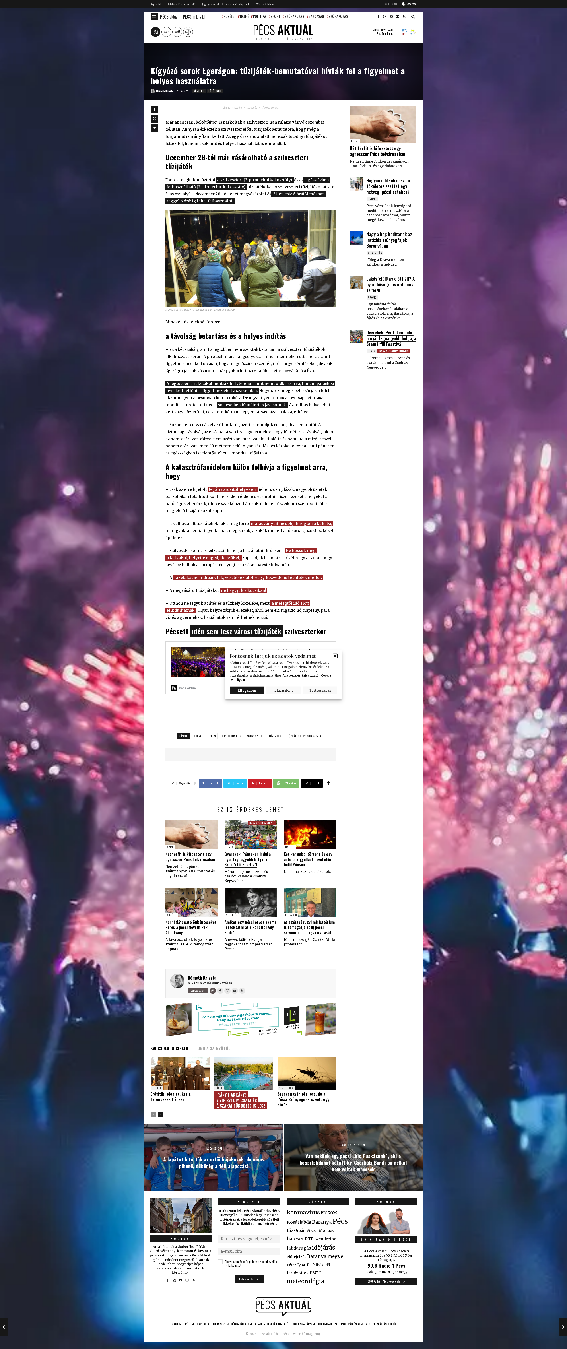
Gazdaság (316, 16)
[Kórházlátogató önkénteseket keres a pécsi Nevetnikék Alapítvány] (191, 902)
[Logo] (283, 1306)
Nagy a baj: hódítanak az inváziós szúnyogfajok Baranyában (389, 240)
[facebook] (378, 17)
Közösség (214, 91)
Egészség (291, 915)
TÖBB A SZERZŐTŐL (212, 1048)
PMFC (315, 1273)
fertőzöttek (298, 1273)
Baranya (322, 1222)
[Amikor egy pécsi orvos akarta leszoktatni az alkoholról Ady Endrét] (251, 902)
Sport (275, 16)
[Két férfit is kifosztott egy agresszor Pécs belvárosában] (191, 834)
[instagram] (385, 17)
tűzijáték (275, 736)
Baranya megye (325, 1256)
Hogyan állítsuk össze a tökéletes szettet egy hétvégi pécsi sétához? (388, 186)
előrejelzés (296, 1256)
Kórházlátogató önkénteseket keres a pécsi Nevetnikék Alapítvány (190, 927)
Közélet (230, 16)
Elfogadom (247, 690)
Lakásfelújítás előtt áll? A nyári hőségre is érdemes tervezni (391, 284)
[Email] (213, 991)
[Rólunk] (181, 1215)
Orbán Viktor (306, 1230)
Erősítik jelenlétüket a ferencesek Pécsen (171, 1096)
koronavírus (303, 1212)
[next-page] (160, 1114)
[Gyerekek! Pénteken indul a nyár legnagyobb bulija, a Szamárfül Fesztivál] (251, 834)
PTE (309, 1239)
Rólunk (180, 1238)
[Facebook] (154, 109)
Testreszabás (320, 690)
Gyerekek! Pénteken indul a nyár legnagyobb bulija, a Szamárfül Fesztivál (248, 859)
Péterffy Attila (299, 1265)
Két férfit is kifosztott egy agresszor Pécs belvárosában (190, 856)
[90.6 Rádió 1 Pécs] (386, 1232)
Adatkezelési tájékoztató (300, 675)
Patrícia (381, 33)
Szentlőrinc (325, 1239)
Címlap (226, 107)
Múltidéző (232, 915)
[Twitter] (154, 119)
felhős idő (321, 1265)
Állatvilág (375, 253)
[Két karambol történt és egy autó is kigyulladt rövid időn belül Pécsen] (310, 834)
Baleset (290, 847)
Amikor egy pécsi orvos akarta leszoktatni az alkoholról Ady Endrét (250, 927)
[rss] (404, 17)
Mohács (326, 1230)
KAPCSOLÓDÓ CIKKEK (169, 1048)
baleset (295, 1239)
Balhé (244, 16)
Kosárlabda (299, 1222)
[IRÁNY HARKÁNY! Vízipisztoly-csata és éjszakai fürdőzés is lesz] (243, 1073)
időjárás (323, 1247)
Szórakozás (294, 16)
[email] (397, 17)
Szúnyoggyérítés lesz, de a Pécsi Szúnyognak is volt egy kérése (304, 1099)
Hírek (229, 847)
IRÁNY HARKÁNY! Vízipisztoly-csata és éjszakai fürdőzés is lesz (241, 1100)
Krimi (170, 847)
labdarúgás (299, 1248)
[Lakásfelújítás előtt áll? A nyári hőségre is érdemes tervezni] (356, 282)
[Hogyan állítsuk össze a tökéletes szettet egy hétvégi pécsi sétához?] (356, 184)
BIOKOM (329, 1213)
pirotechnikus (231, 736)
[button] (335, 656)
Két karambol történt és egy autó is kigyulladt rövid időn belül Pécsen (308, 859)
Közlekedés (286, 1088)
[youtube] (391, 17)
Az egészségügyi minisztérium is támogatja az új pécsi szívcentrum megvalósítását (309, 927)
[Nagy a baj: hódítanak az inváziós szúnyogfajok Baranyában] (356, 238)
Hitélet (156, 1088)
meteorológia (305, 1281)
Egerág (198, 736)
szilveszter (254, 736)
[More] (328, 783)
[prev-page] (153, 1114)
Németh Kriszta (202, 977)
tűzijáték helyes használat (305, 736)
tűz (290, 1230)
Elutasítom (283, 690)
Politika (259, 16)
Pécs (213, 736)
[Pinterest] (154, 128)
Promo (372, 199)
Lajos (390, 33)
